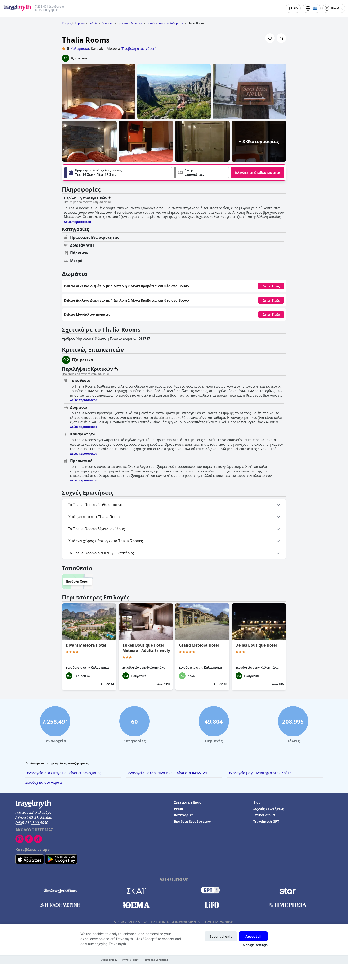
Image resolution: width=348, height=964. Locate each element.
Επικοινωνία (264, 815)
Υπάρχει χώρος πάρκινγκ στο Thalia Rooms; (105, 541)
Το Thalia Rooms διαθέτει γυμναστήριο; (101, 553)
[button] (201, 172)
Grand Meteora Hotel (199, 645)
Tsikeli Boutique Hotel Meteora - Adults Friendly (146, 648)
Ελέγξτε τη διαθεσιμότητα (257, 172)
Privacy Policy (130, 960)
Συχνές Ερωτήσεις (268, 808)
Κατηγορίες (183, 815)
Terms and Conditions (155, 960)
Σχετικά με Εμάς (187, 802)
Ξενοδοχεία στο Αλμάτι (43, 782)
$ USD (293, 8)
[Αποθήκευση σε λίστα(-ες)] (270, 38)
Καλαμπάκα (80, 48)
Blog (257, 802)
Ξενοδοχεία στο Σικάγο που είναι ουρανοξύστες (63, 773)
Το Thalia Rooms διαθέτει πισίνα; (95, 505)
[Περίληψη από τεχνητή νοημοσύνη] (109, 202)
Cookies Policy (109, 960)
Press (178, 808)
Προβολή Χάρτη (77, 581)
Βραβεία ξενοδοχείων (192, 821)
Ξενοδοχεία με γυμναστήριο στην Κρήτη (259, 773)
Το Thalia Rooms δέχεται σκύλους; (97, 529)
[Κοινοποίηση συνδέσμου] (281, 38)
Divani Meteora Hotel (86, 645)
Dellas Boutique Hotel (256, 645)
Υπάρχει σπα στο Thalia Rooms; (95, 517)
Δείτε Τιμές (271, 286)
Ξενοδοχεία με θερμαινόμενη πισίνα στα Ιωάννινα (166, 773)
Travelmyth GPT (266, 821)
